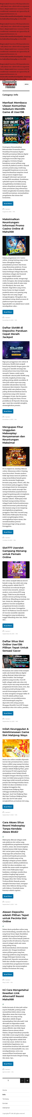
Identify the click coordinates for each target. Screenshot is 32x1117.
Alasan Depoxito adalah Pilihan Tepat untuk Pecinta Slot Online (15, 916)
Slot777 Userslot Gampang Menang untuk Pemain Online (14, 552)
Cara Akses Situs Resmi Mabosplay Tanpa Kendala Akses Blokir (13, 827)
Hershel (7, 209)
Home (4, 1090)
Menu (27, 84)
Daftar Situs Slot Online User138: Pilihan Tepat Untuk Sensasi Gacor (15, 646)
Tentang (5, 1099)
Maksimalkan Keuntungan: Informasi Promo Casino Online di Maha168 (13, 225)
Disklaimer (6, 1108)
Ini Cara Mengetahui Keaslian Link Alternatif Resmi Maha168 (15, 994)
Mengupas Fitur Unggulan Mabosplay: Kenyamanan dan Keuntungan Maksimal (13, 434)
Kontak (5, 1103)
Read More (8, 203)
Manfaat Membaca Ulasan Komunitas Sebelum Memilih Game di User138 (14, 107)
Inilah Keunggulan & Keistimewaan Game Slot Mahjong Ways (15, 732)
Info (14, 211)
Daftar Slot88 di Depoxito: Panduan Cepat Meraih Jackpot (14, 332)
